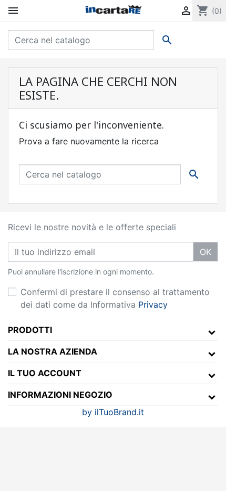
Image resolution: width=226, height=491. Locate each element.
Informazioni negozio (60, 394)
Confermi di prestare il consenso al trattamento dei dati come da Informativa (115, 298)
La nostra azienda (52, 351)
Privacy (153, 304)
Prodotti (30, 330)
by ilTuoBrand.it (113, 412)
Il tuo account (44, 373)
